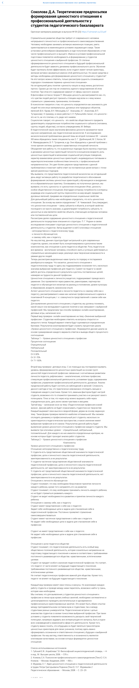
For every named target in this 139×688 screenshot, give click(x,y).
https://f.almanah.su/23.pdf (94, 32)
